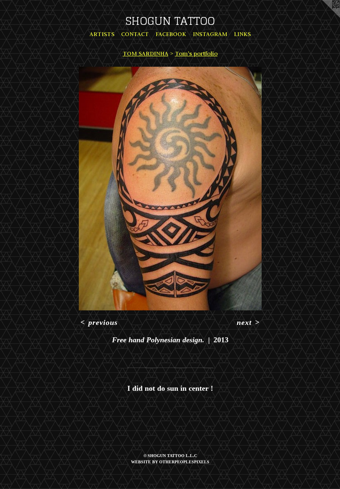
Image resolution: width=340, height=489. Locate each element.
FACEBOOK (170, 34)
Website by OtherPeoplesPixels (170, 462)
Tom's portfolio (196, 53)
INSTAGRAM (210, 34)
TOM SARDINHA (145, 53)
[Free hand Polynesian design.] (170, 188)
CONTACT (135, 34)
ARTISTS (102, 34)
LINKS (242, 34)
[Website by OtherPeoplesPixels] (323, 16)
